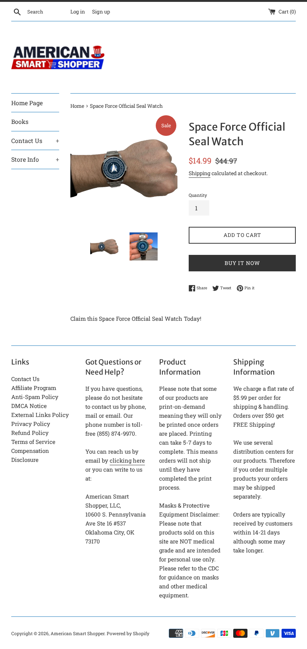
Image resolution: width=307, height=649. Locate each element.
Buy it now (242, 262)
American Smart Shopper (77, 633)
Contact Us (35, 140)
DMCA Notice (29, 405)
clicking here (127, 460)
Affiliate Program (33, 387)
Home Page (27, 103)
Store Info (35, 159)
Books (19, 121)
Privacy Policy (30, 423)
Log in (77, 11)
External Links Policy (40, 414)
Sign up (101, 11)
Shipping (199, 173)
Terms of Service (33, 441)
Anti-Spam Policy (34, 396)
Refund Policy (30, 432)
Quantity (198, 195)
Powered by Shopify (128, 633)
